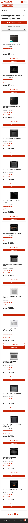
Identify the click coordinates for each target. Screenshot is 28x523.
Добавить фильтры (14, 23)
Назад (25, 10)
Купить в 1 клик (14, 58)
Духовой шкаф (12, 44)
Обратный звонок (8, 5)
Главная (4, 10)
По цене (7, 29)
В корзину (14, 61)
